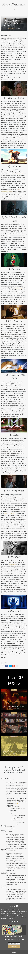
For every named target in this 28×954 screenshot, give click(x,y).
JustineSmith (14, 689)
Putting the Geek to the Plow (14, 936)
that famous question (9, 513)
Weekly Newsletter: (14, 939)
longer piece (12, 564)
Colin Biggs (4, 872)
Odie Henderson (11, 28)
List (5, 18)
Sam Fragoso (10, 805)
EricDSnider (14, 713)
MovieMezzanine (14, 736)
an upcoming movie (17, 174)
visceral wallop (18, 288)
